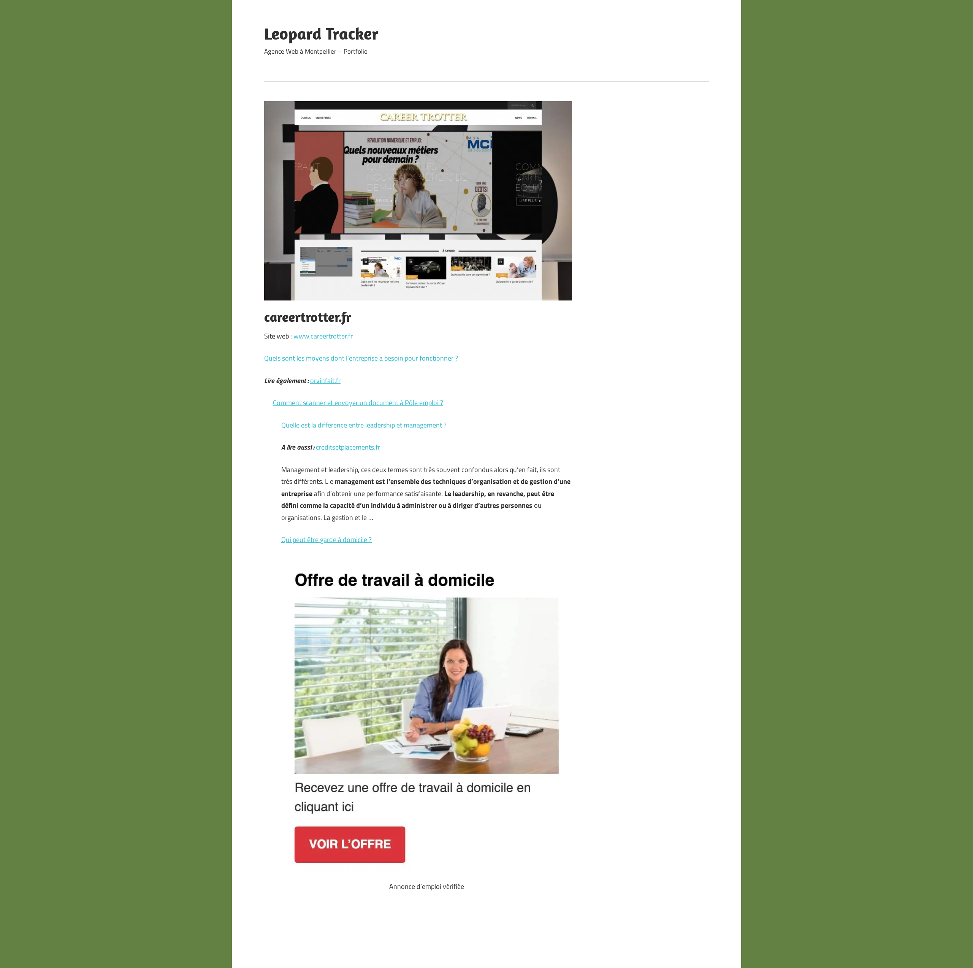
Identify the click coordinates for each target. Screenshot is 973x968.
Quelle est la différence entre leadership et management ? (364, 425)
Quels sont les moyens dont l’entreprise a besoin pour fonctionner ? (361, 358)
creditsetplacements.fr (348, 447)
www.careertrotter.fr (323, 336)
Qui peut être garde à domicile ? (326, 539)
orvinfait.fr (325, 380)
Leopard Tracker (321, 33)
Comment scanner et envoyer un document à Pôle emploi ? (358, 402)
